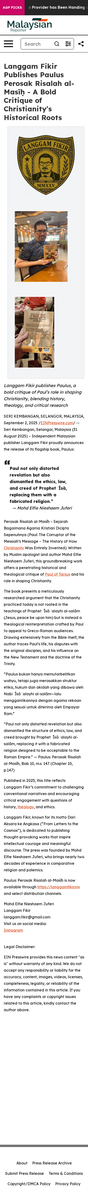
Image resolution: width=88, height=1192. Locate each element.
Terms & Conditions (66, 1173)
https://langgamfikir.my (58, 887)
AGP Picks (12, 7)
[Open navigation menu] (8, 43)
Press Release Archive (52, 1163)
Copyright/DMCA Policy (29, 1183)
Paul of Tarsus (57, 574)
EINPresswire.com (57, 422)
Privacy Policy (67, 1183)
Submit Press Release (24, 1173)
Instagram (13, 930)
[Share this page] (81, 43)
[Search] (56, 43)
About (21, 1163)
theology (26, 806)
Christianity (14, 547)
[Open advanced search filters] (68, 43)
